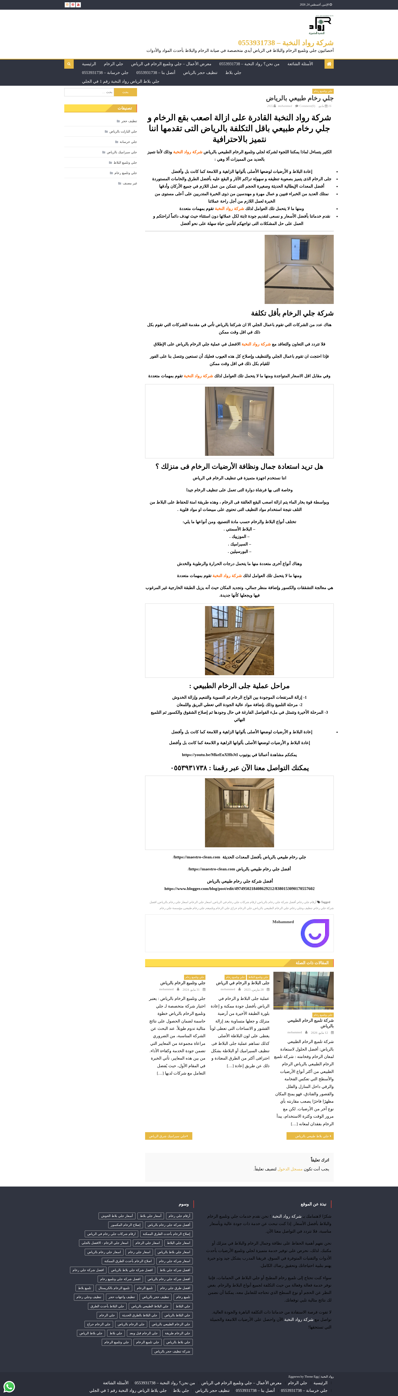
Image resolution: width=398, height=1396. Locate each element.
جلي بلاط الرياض (90, 1333)
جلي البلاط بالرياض (177, 1315)
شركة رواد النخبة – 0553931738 (286, 42)
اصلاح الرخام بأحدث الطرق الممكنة (128, 1261)
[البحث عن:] (89, 92)
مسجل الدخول (290, 1169)
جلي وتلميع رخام (323, 91)
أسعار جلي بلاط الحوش (117, 1216)
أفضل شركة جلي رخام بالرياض (277, 902)
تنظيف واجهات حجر (121, 1297)
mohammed (285, 106)
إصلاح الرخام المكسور (125, 1225)
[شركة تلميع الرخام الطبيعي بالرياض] (303, 991)
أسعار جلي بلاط (150, 1216)
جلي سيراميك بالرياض (122, 152)
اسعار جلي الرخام (201, 902)
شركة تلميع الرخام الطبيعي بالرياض (310, 1023)
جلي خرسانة (128, 142)
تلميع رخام (183, 1297)
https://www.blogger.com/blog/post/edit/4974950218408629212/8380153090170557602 (239, 888)
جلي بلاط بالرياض (178, 1342)
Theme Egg (311, 1376)
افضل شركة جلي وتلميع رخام (120, 1279)
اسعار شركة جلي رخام (174, 1261)
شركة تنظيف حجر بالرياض (172, 1351)
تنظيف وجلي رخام (301, 908)
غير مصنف (130, 183)
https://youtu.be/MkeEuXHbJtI (210, 754)
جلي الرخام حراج (241, 908)
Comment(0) (307, 106)
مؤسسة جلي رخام (171, 908)
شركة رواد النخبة (286, 1216)
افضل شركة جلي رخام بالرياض (169, 1279)
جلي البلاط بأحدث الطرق (107, 1306)
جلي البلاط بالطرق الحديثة (139, 1315)
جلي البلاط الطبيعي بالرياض (150, 1306)
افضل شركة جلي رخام (88, 1270)
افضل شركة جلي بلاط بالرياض (132, 1270)
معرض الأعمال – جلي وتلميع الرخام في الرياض (171, 64)
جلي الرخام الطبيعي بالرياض (271, 908)
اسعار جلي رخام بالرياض (173, 902)
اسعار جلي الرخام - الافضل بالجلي (105, 1243)
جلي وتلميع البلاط (258, 977)
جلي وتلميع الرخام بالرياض (182, 983)
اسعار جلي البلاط (178, 1243)
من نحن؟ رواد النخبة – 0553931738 (249, 64)
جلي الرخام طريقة (177, 1333)
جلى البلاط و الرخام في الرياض (242, 983)
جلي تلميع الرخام (147, 1342)
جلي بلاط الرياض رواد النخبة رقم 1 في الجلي (120, 81)
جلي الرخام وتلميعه (218, 908)
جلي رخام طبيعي (194, 908)
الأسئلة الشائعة (300, 64)
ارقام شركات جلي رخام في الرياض (234, 902)
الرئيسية (89, 64)
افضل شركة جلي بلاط (175, 1270)
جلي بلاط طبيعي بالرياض (312, 1136)
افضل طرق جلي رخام (175, 1288)
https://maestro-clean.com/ (196, 857)
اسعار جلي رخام (139, 1252)
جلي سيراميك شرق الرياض (167, 1136)
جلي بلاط (233, 72)
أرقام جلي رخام (306, 902)
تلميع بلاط (84, 1288)
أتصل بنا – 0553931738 (155, 72)
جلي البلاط (183, 1306)
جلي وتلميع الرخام (116, 1342)
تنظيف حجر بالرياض (200, 72)
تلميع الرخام (145, 1288)
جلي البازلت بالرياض (123, 131)
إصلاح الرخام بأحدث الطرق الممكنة (166, 1234)
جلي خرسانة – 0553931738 (105, 72)
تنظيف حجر (129, 121)
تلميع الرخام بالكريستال (114, 1288)
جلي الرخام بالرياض (131, 1324)
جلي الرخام (113, 64)
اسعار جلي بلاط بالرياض (174, 1252)
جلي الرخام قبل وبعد (143, 1333)
